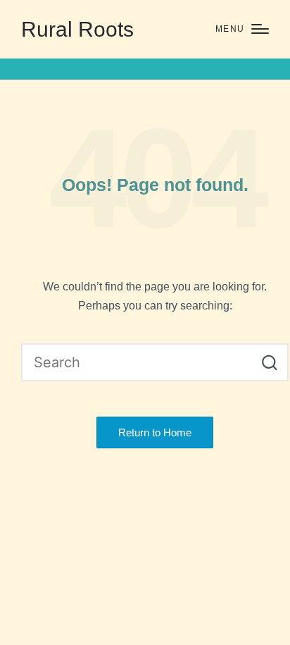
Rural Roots (77, 29)
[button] (269, 362)
